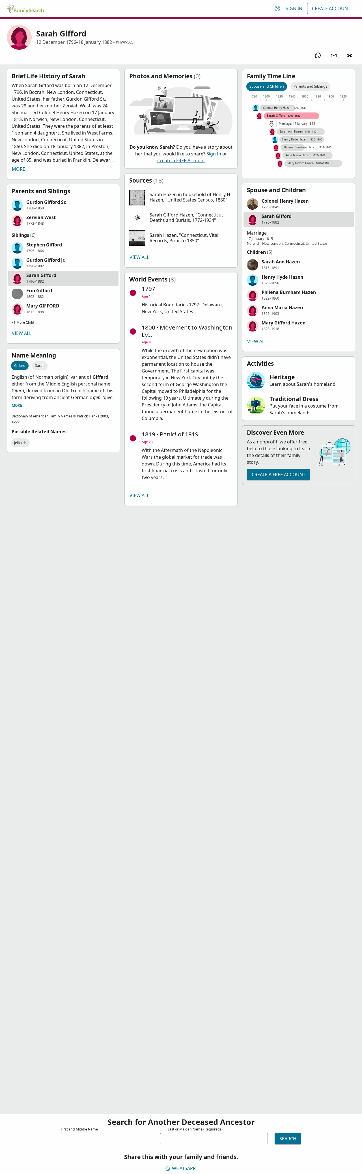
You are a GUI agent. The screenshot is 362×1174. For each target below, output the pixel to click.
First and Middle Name (79, 1129)
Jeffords (20, 442)
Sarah (40, 365)
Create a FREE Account (181, 160)
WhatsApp (184, 1168)
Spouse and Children (266, 86)
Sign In (294, 8)
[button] (63, 205)
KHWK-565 (124, 42)
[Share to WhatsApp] (318, 55)
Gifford (19, 365)
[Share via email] (333, 55)
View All (21, 333)
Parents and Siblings (310, 86)
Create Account (331, 8)
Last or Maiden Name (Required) (194, 1129)
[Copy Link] (349, 55)
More (18, 169)
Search (287, 1139)
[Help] (277, 8)
